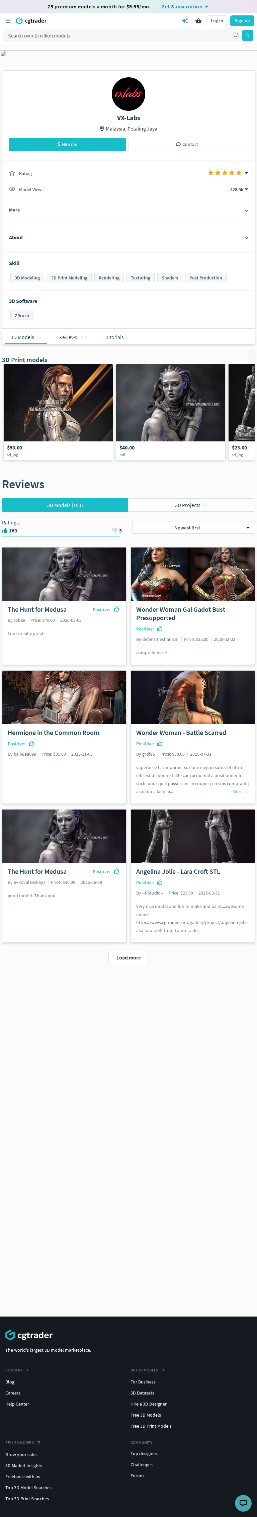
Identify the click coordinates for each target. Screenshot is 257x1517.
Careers (12, 1393)
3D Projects (191, 505)
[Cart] (198, 20)
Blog (9, 1382)
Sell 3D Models (19, 1442)
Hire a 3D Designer (149, 1404)
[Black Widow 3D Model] (58, 412)
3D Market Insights (23, 1465)
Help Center (17, 1404)
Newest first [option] (187, 527)
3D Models (65, 505)
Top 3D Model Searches (28, 1488)
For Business (143, 1382)
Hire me (69, 144)
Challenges (142, 1464)
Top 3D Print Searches (27, 1499)
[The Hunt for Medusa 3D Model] (170, 412)
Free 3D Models (146, 1415)
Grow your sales (21, 1454)
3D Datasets (142, 1393)
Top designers (144, 1453)
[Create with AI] (185, 20)
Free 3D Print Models (151, 1426)
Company (13, 1369)
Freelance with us (22, 1476)
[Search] (247, 35)
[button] (235, 35)
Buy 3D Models (144, 1369)
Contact (190, 144)
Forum (137, 1475)
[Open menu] (8, 20)
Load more (128, 957)
